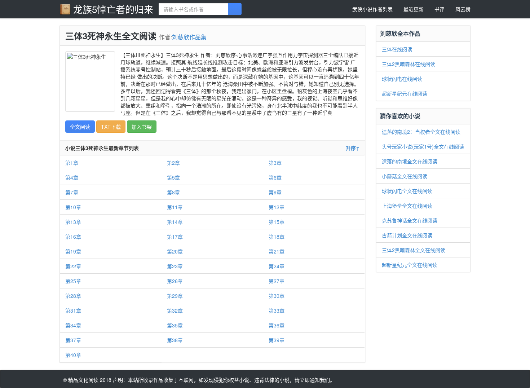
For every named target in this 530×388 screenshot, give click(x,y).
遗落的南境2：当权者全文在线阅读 (421, 131)
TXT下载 (111, 126)
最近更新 (413, 9)
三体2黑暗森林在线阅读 (408, 63)
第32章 (175, 310)
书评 (439, 9)
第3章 (275, 162)
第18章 (276, 236)
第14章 (175, 221)
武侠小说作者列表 (372, 9)
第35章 (175, 325)
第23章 (175, 266)
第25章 (73, 281)
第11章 (175, 207)
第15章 (276, 221)
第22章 (73, 266)
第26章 (175, 281)
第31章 (73, 310)
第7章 (71, 192)
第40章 (73, 354)
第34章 (73, 325)
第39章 (276, 340)
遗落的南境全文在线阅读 (409, 161)
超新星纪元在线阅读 (404, 93)
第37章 (73, 340)
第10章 (73, 207)
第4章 (71, 177)
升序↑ (352, 147)
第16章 (73, 236)
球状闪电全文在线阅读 (407, 190)
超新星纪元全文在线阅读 (409, 264)
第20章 (175, 251)
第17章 (175, 236)
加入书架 (142, 126)
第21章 (276, 251)
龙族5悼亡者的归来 (113, 9)
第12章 (276, 207)
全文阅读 (80, 126)
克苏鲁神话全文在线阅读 (409, 220)
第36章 (276, 325)
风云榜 (463, 9)
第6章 (275, 177)
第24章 (276, 266)
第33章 (276, 310)
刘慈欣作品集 (189, 37)
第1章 (71, 162)
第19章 (73, 251)
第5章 (173, 177)
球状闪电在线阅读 (402, 78)
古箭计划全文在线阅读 (407, 235)
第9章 (275, 192)
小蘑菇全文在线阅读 (404, 176)
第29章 (175, 295)
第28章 (73, 295)
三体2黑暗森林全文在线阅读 (413, 249)
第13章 (73, 221)
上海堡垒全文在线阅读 (407, 205)
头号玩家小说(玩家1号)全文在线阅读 (423, 146)
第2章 (173, 162)
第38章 (175, 340)
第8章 (173, 192)
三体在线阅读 (397, 49)
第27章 (276, 281)
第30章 (276, 295)
